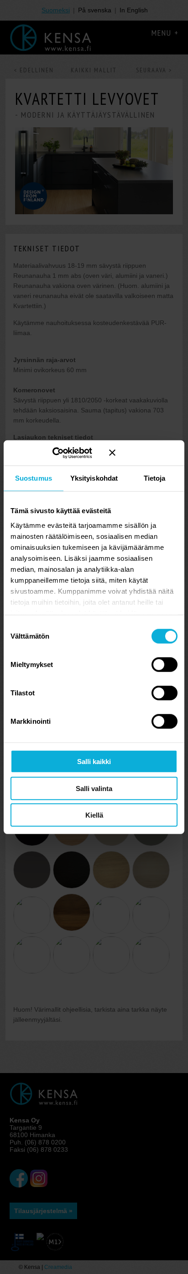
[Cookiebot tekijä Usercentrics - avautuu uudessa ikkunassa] (65, 453)
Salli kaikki (94, 761)
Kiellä (94, 815)
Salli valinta (94, 788)
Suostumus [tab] (33, 478)
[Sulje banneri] (143, 453)
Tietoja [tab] (155, 478)
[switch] (164, 664)
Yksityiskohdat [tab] (94, 478)
